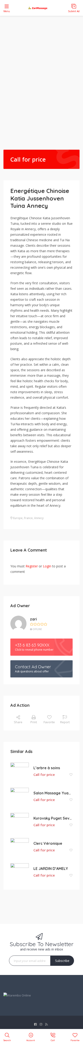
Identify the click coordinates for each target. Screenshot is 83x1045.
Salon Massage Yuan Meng (53, 793)
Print (33, 722)
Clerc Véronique (47, 843)
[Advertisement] (41, 74)
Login (47, 566)
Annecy (39, 518)
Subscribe (62, 960)
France (28, 518)
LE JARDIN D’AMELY (50, 868)
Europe (18, 518)
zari (33, 619)
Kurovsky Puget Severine (53, 818)
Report (65, 722)
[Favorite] (71, 775)
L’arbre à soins (46, 768)
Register (32, 566)
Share (18, 722)
